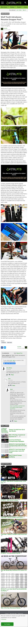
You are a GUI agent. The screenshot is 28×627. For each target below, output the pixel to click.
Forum (25, 7)
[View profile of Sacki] (7, 390)
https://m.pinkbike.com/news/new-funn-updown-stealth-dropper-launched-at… (17, 407)
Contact (7, 613)
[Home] (13, 2)
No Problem (7, 624)
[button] (14, 40)
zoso (9, 378)
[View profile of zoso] (6, 379)
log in (14, 360)
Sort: (15, 353)
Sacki (11, 389)
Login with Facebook (10, 363)
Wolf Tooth (9, 342)
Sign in (24, 10)
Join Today (19, 10)
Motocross (20, 613)
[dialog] (14, 620)
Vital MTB (5, 28)
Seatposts (3, 342)
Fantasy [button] (12, 7)
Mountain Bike (13, 613)
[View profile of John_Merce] (4, 369)
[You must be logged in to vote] (6, 375)
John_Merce (9, 367)
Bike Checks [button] (4, 7)
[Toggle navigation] (2, 2)
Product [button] (19, 7)
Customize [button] (3, 619)
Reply (12, 374)
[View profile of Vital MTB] (2, 29)
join (11, 360)
